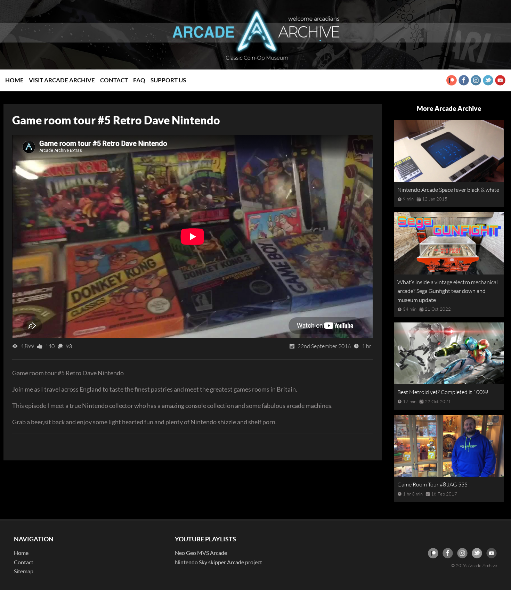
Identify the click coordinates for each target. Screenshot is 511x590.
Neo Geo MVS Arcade (201, 552)
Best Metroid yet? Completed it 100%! (442, 391)
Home (14, 80)
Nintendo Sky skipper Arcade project (218, 562)
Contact (114, 80)
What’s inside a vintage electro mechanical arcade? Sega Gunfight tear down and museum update (447, 291)
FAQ (139, 80)
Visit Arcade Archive (62, 80)
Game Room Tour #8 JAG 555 (432, 484)
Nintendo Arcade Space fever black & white (448, 189)
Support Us (168, 80)
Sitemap (23, 571)
